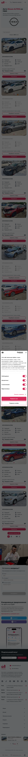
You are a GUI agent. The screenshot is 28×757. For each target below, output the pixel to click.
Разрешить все (14, 398)
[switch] (24, 380)
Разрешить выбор (14, 403)
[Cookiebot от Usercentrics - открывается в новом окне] (17, 353)
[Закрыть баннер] (25, 352)
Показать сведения (19, 394)
